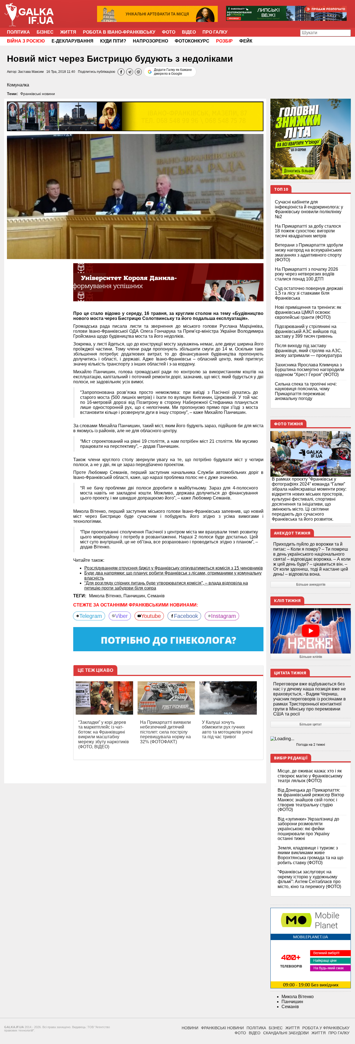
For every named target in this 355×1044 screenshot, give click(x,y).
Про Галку (214, 32)
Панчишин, (135, 595)
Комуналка (18, 85)
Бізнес (45, 32)
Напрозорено (150, 41)
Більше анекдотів (310, 584)
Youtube (151, 616)
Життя (68, 32)
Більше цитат (311, 724)
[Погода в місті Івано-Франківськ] (310, 738)
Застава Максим (31, 72)
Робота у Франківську (325, 1028)
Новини (190, 1028)
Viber (121, 616)
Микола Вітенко (298, 996)
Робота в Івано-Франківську (119, 32)
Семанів (156, 595)
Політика (18, 32)
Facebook (186, 616)
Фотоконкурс (192, 41)
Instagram (223, 616)
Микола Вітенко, (106, 595)
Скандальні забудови (286, 1033)
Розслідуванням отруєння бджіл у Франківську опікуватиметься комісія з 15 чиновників (173, 568)
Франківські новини (37, 93)
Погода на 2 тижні (310, 745)
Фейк (245, 41)
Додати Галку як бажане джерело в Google (173, 72)
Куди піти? (113, 41)
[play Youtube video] (310, 630)
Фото (168, 32)
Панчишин (292, 1001)
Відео (189, 32)
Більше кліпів (311, 657)
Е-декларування (72, 41)
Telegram (90, 616)
